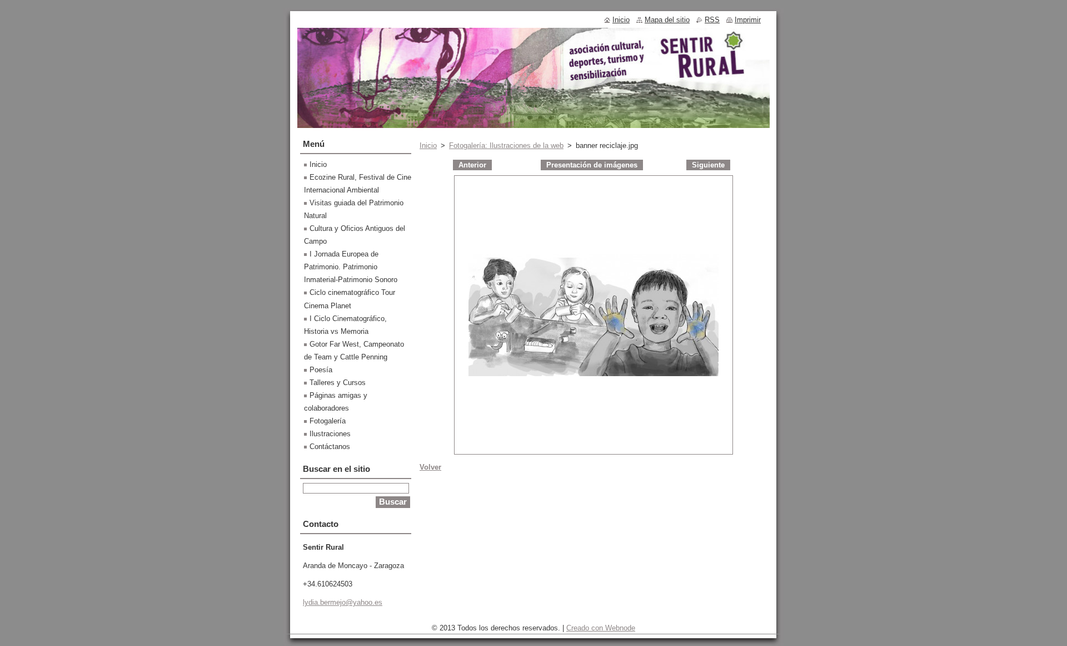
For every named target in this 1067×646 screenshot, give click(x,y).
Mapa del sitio (667, 20)
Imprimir (748, 20)
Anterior (472, 165)
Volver (430, 467)
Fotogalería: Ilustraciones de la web (506, 145)
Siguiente (708, 165)
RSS (712, 20)
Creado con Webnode (600, 628)
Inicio (428, 145)
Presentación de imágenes (591, 165)
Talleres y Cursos (338, 382)
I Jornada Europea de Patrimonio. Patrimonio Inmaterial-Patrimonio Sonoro (350, 267)
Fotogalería (328, 421)
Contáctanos (330, 446)
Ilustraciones (330, 434)
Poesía (321, 370)
